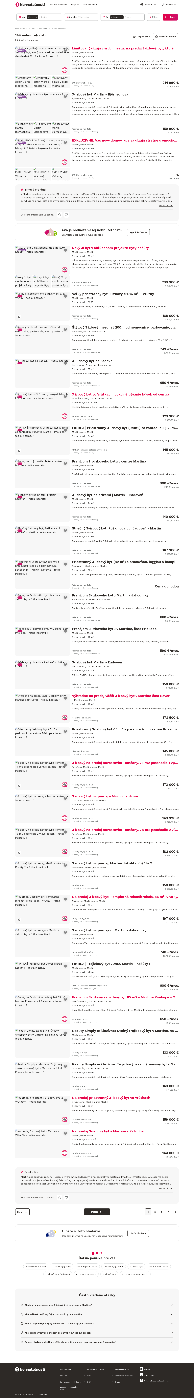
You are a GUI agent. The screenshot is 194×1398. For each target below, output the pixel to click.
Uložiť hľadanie (167, 36)
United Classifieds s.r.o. (38, 1395)
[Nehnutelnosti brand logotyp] (30, 4)
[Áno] (59, 215)
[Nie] (66, 215)
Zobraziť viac (166, 205)
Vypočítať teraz (138, 232)
